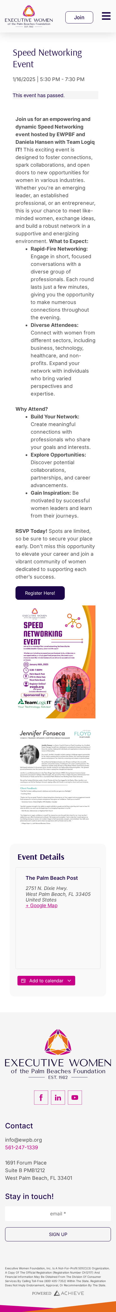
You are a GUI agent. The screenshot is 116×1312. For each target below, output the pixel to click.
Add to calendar (46, 980)
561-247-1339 (21, 1147)
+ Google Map (41, 905)
